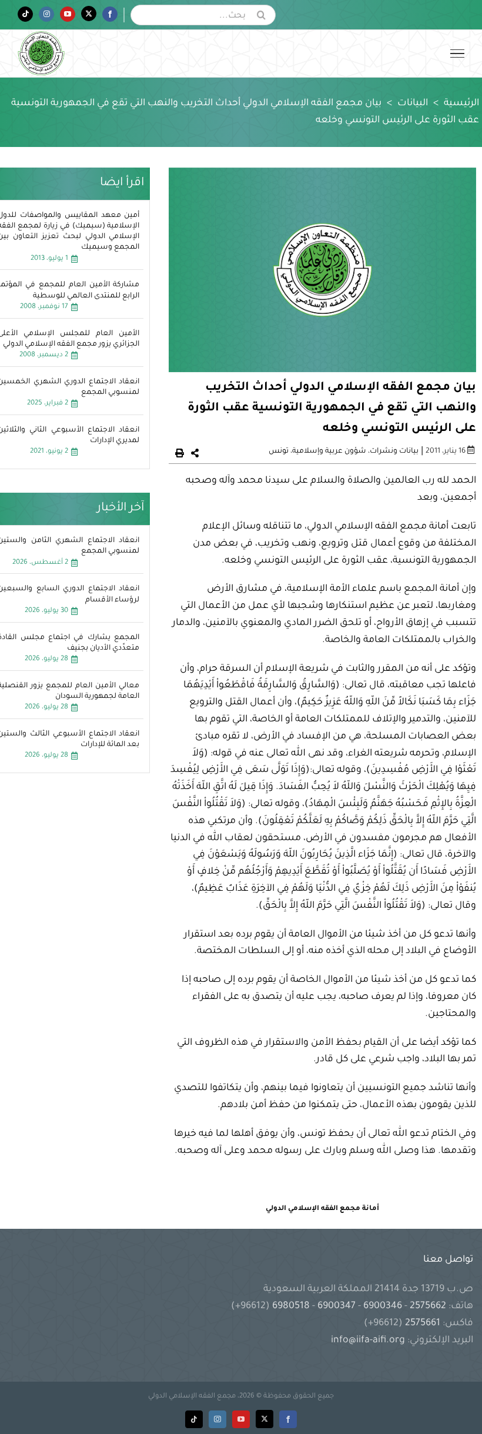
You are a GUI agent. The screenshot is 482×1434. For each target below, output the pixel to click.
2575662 (427, 1306)
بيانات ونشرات (394, 451)
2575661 (423, 1323)
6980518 (291, 1306)
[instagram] (217, 1419)
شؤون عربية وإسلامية (329, 451)
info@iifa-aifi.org (368, 1340)
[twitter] (264, 1419)
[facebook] (288, 1419)
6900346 (382, 1306)
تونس (279, 451)
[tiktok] (194, 1419)
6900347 (336, 1306)
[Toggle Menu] (457, 53)
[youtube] (241, 1419)
